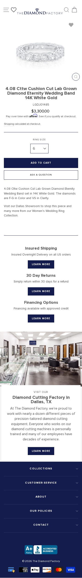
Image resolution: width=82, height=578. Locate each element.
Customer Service (41, 483)
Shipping (9, 123)
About (41, 496)
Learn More (41, 264)
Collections (41, 468)
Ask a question (41, 174)
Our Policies (41, 511)
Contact (41, 525)
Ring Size (39, 139)
